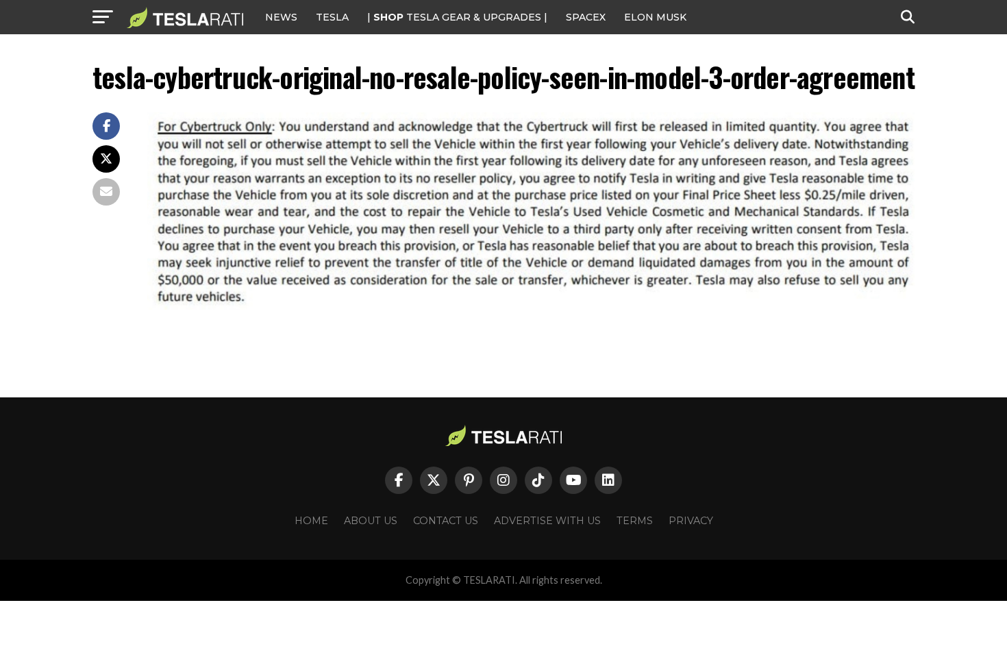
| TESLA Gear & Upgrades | (457, 17)
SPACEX (586, 17)
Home (311, 521)
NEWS (281, 17)
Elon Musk (655, 17)
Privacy (691, 521)
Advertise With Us (547, 521)
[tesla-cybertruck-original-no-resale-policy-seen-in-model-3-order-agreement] (531, 305)
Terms (635, 521)
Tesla (332, 17)
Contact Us (445, 521)
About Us (370, 521)
